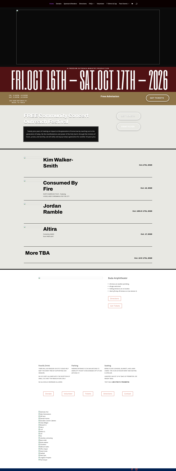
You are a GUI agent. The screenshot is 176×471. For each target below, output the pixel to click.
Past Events (123, 4)
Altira (50, 229)
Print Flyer (128, 127)
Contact (127, 393)
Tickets (88, 393)
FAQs (91, 4)
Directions (83, 4)
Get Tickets (157, 98)
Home (52, 4)
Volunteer (100, 4)
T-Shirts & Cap (112, 4)
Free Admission (110, 96)
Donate (58, 4)
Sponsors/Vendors (70, 4)
